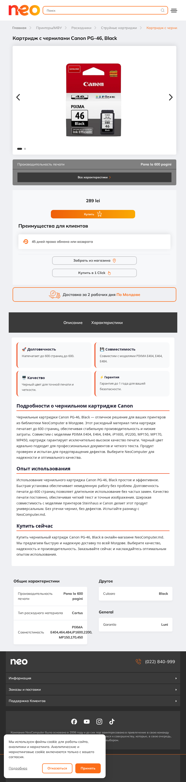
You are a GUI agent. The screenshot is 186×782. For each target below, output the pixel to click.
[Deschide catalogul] (173, 10)
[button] (19, 149)
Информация (20, 678)
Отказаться (57, 768)
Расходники (81, 28)
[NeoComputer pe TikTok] (112, 721)
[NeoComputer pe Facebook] (74, 721)
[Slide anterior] (18, 98)
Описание (73, 322)
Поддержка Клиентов (27, 701)
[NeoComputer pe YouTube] (87, 721)
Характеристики (107, 322)
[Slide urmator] (171, 98)
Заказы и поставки (25, 689)
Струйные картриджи (119, 28)
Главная (19, 28)
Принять (88, 768)
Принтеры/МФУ (49, 28)
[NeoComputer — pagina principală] (19, 662)
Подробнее (18, 768)
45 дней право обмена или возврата (62, 241)
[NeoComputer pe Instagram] (99, 721)
